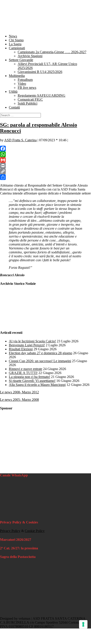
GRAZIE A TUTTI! (23, 373)
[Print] (45, 166)
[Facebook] (45, 148)
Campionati (17, 48)
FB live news (27, 87)
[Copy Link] (45, 171)
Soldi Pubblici (27, 103)
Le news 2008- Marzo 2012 (19, 392)
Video (22, 83)
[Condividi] (45, 177)
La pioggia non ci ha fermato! (29, 377)
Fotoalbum (25, 80)
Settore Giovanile (21, 60)
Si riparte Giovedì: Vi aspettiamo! (32, 381)
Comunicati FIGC (30, 99)
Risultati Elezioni (21, 349)
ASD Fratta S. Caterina (20, 140)
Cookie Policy (35, 531)
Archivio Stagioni (30, 56)
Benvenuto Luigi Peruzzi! (27, 345)
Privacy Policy (10, 531)
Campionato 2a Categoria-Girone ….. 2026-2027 (52, 52)
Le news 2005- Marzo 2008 (19, 399)
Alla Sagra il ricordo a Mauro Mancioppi (37, 385)
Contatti (14, 107)
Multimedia (17, 76)
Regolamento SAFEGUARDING (41, 95)
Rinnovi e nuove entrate (25, 369)
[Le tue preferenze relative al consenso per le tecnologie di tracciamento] (83, 624)
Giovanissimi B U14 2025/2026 (40, 72)
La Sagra (15, 44)
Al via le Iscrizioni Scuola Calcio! (32, 341)
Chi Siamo (16, 40)
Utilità (13, 91)
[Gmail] (45, 160)
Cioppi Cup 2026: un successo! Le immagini (40, 361)
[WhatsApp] (45, 154)
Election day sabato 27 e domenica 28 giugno (40, 353)
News (13, 36)
